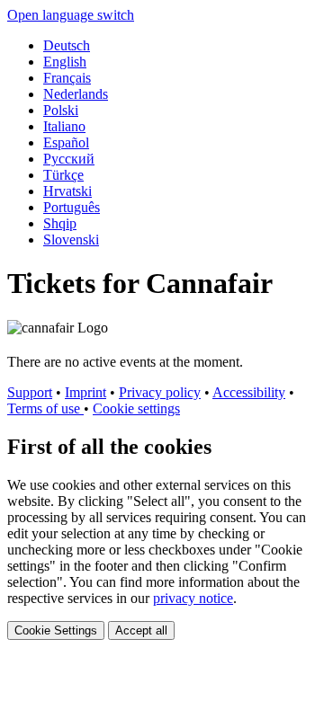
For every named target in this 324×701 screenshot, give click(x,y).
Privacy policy (160, 392)
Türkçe (63, 174)
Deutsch (66, 45)
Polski (60, 110)
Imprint (85, 392)
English (64, 61)
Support (29, 392)
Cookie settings (136, 408)
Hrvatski (67, 191)
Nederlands (75, 94)
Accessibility (248, 392)
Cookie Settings (55, 630)
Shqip (59, 223)
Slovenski (71, 239)
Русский (68, 158)
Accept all (141, 630)
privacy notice (193, 598)
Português (71, 207)
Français (67, 77)
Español (66, 142)
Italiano (64, 126)
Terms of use (45, 408)
